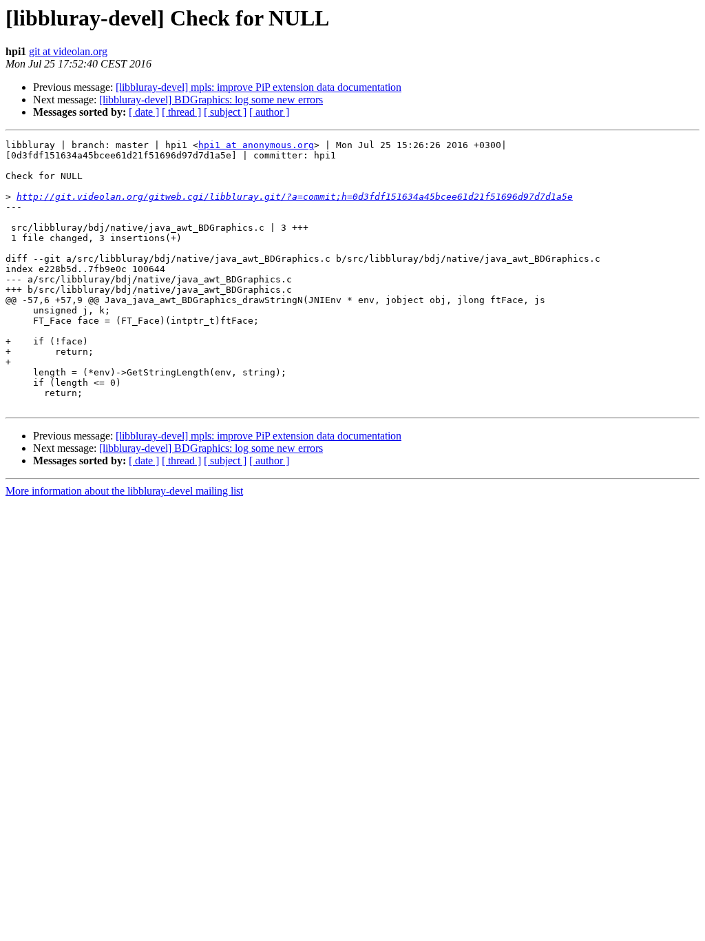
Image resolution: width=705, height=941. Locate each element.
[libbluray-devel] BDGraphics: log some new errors (211, 99)
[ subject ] (225, 112)
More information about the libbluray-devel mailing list (124, 491)
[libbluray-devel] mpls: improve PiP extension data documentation (258, 87)
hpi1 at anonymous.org (256, 145)
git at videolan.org (68, 51)
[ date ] (144, 112)
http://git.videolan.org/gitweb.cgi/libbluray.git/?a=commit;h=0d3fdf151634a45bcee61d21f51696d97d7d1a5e (295, 197)
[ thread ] (181, 112)
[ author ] (269, 112)
